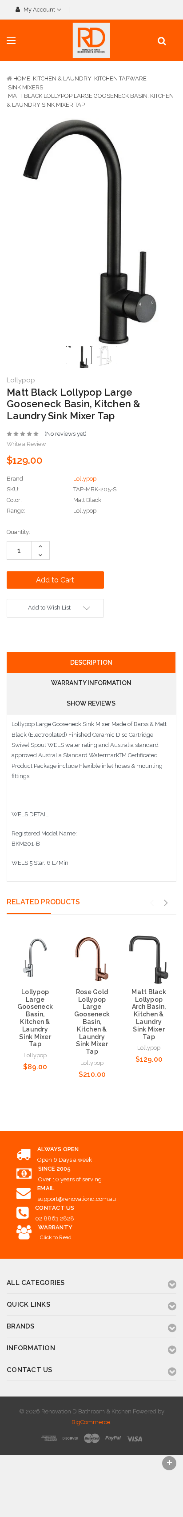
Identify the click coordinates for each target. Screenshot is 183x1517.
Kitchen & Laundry (62, 78)
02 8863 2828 (54, 1218)
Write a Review (26, 444)
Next (165, 903)
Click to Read (56, 1237)
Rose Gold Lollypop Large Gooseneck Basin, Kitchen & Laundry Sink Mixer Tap (92, 1021)
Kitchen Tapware (120, 78)
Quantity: (18, 532)
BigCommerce (91, 1422)
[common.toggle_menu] (11, 41)
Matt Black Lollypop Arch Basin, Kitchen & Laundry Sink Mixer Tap (148, 1014)
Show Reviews (91, 703)
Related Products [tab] (43, 902)
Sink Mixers (25, 87)
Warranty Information (91, 682)
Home (21, 78)
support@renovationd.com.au (76, 1199)
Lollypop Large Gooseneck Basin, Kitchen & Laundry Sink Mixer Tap (35, 1018)
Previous (151, 903)
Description (91, 662)
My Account (39, 9)
